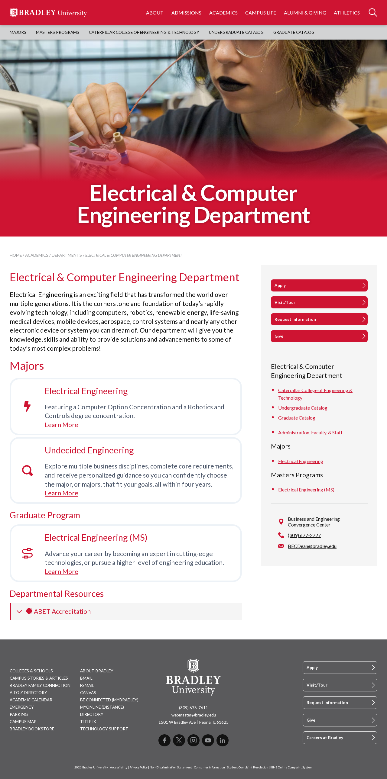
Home (16, 255)
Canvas (88, 692)
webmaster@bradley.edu (193, 715)
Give (279, 336)
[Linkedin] (222, 740)
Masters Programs (57, 32)
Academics (223, 12)
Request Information (295, 319)
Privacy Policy (138, 767)
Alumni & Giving (305, 12)
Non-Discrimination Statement (171, 767)
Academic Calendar (31, 699)
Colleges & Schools (31, 670)
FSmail (87, 685)
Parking (19, 714)
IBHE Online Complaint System (291, 767)
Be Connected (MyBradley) (109, 699)
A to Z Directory (28, 692)
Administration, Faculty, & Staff (310, 432)
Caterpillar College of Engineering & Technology (144, 32)
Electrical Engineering (86, 391)
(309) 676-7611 (193, 707)
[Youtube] (208, 740)
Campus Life (260, 12)
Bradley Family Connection (40, 685)
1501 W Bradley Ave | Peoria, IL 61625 (193, 722)
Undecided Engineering (89, 450)
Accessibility (118, 767)
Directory (91, 714)
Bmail (86, 678)
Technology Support (104, 728)
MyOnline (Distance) (102, 707)
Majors (18, 32)
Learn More (61, 424)
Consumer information (209, 767)
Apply (280, 285)
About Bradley (96, 670)
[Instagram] (193, 740)
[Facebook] (164, 740)
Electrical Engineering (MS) (96, 537)
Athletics (347, 12)
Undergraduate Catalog (236, 32)
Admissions (186, 12)
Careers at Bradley (325, 737)
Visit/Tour (285, 302)
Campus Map (23, 721)
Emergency (22, 707)
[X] (179, 740)
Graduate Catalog (293, 32)
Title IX (88, 721)
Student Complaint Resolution (247, 767)
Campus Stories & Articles (39, 678)
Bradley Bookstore (32, 728)
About (155, 12)
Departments (67, 255)
